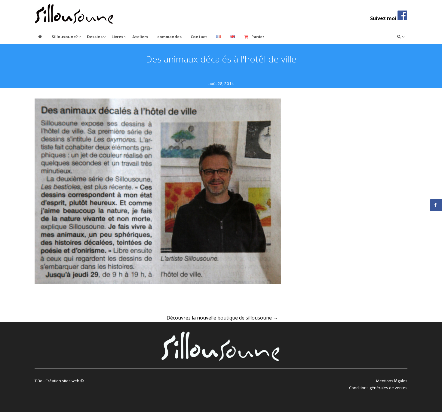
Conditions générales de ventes (378, 387)
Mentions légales (391, 380)
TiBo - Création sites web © (59, 380)
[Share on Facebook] (436, 205)
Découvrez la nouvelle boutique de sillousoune (222, 317)
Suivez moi (383, 18)
